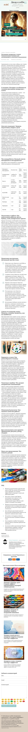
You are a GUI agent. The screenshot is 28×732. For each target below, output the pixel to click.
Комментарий (5, 684)
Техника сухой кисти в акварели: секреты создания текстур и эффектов (13, 637)
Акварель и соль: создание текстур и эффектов (13, 661)
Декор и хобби (17, 2)
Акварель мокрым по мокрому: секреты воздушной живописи (11, 611)
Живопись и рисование (16, 59)
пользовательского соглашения (8, 725)
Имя (2, 675)
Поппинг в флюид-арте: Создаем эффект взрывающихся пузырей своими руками (12, 585)
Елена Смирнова (13, 540)
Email (2, 680)
